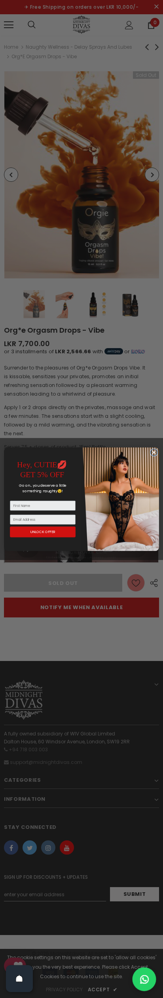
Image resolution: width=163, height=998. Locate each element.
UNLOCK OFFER (42, 531)
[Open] (19, 978)
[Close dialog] (153, 452)
